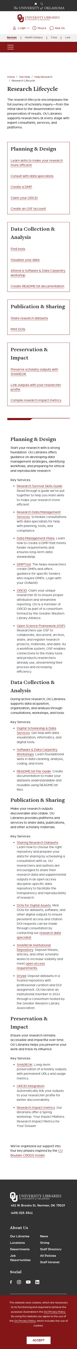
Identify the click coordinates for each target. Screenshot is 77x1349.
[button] (21, 28)
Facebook (11, 1282)
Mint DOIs (18, 329)
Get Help (24, 76)
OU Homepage (36, 3)
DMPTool (24, 564)
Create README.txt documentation (37, 286)
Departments (20, 1249)
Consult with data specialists (32, 176)
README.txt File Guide (34, 771)
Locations (17, 1242)
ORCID (22, 590)
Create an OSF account (28, 208)
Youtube (28, 1282)
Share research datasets (29, 318)
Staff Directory (51, 1249)
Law (67, 37)
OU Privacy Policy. (55, 1311)
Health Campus (34, 37)
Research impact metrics (36, 1107)
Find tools (18, 249)
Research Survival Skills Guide (39, 486)
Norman (12, 37)
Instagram (19, 1282)
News (44, 1236)
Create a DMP (21, 187)
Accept (39, 1340)
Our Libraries (19, 1236)
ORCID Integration (30, 1086)
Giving (44, 1242)
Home (11, 76)
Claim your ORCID (24, 198)
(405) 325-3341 (22, 1213)
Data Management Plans (35, 538)
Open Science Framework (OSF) (41, 626)
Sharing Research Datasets (37, 842)
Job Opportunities (20, 1258)
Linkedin (37, 1282)
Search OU (41, 3)
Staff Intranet (50, 1262)
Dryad (21, 976)
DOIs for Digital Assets (34, 905)
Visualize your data (25, 260)
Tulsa (54, 37)
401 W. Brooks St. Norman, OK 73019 (38, 1205)
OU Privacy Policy (25, 1320)
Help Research (43, 76)
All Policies (48, 1255)
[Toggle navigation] (10, 47)
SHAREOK (24, 1064)
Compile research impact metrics (36, 400)
